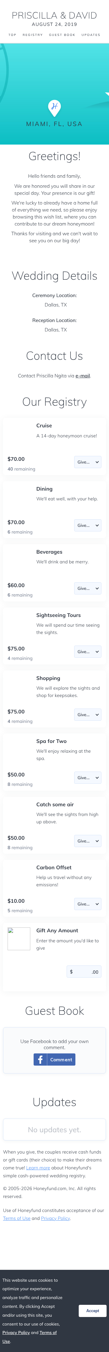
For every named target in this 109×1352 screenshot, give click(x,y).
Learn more (38, 1168)
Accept (92, 1310)
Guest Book (62, 35)
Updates (91, 35)
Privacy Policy (55, 1218)
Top (12, 35)
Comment (61, 1060)
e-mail (83, 376)
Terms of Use (17, 1218)
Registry (33, 35)
